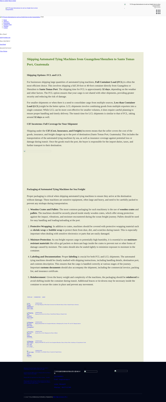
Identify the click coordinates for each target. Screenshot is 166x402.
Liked (43, 297)
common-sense (38, 303)
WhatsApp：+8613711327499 (62, 387)
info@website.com (5, 37)
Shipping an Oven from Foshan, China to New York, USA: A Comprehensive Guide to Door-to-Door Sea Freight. (36, 369)
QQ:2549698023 (58, 376)
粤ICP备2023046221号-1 (60, 397)
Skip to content (4, 0)
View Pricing (3, 51)
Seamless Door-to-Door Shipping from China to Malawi (46, 332)
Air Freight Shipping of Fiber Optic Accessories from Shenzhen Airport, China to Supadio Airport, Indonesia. (57, 304)
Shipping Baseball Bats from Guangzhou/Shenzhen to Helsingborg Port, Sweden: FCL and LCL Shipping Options (58, 323)
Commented (37, 297)
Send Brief (3, 44)
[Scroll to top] (161, 393)
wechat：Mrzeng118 (60, 384)
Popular (29, 297)
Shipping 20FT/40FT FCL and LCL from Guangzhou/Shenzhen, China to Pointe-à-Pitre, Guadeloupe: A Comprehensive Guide (60, 342)
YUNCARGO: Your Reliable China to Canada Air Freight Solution (48, 351)
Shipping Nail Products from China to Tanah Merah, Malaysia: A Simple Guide (51, 314)
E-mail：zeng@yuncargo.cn (62, 379)
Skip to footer (12, 0)
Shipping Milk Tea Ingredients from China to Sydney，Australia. (37, 377)
